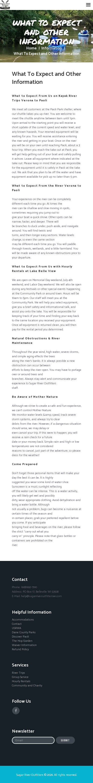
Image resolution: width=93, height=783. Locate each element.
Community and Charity (27, 685)
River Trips (18, 673)
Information (51, 48)
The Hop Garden (22, 641)
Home (31, 48)
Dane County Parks (24, 632)
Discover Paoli (20, 637)
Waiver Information (24, 645)
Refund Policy (20, 649)
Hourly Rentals (21, 681)
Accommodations (23, 620)
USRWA (16, 628)
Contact (17, 624)
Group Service (20, 677)
